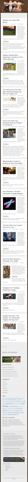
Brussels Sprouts (19, 278)
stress (8, 185)
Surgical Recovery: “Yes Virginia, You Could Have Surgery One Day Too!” (11, 318)
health (8, 81)
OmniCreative (14, 478)
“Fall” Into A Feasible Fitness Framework (10, 371)
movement (4, 47)
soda (19, 412)
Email (5, 471)
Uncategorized (5, 390)
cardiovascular (16, 147)
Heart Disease (14, 406)
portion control (18, 112)
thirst (3, 115)
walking (22, 48)
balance (22, 146)
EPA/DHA (4, 403)
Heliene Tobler (12, 95)
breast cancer (5, 399)
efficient (8, 149)
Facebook (9, 7)
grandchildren (11, 111)
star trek (14, 219)
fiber (12, 403)
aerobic (8, 146)
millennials (5, 185)
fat (6, 81)
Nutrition (14, 112)
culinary (16, 401)
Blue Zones (20, 398)
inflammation (19, 218)
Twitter (15, 7)
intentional (10, 152)
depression (20, 43)
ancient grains (7, 398)
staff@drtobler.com (8, 467)
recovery (11, 340)
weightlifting (18, 155)
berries (14, 278)
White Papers (5, 392)
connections (17, 148)
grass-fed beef (15, 281)
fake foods (16, 184)
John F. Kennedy (18, 252)
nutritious (17, 81)
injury (7, 152)
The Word (16, 84)
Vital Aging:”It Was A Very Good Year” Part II (10, 373)
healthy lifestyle (22, 111)
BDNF (4, 147)
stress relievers (9, 114)
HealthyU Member (13, 9)
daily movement (15, 43)
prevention (18, 410)
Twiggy (20, 84)
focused (14, 149)
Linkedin (13, 7)
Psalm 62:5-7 (8, 82)
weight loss (16, 414)
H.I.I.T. (23, 184)
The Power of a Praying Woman (18, 114)
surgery (14, 340)
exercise (7, 44)
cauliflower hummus (15, 80)
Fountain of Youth (19, 149)
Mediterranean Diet (8, 112)
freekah (15, 403)
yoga (18, 253)
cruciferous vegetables (18, 279)
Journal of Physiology (16, 152)
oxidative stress (9, 219)
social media (22, 82)
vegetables (14, 253)
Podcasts (4, 386)
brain (24, 398)
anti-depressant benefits (16, 146)
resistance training (18, 47)
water (6, 115)
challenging (7, 148)
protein (4, 82)
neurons (19, 153)
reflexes (19, 154)
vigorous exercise (17, 48)
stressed (10, 185)
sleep (18, 82)
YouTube (16, 7)
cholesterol (4, 401)
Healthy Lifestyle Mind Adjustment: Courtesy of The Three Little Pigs (12, 57)
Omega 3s (14, 410)
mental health (17, 44)
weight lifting (5, 49)
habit (8, 310)
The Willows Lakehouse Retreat (9, 454)
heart (9, 406)
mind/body (11, 153)
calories (5, 80)
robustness (5, 114)
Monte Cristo (15, 153)
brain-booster (11, 147)
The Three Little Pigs (10, 84)
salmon (13, 412)
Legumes (23, 252)
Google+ (11, 7)
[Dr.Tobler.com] (14, 3)
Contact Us (7, 468)
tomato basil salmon (10, 48)
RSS (18, 7)
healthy (10, 310)
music (8, 47)
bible (4, 111)
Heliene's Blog (20, 95)
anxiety (5, 43)
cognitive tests (12, 148)
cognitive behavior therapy (8, 218)
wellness (13, 310)
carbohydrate (9, 80)
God (17, 403)
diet (24, 401)
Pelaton (9, 154)
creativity (21, 80)
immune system (20, 406)
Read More (6, 41)
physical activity (12, 47)
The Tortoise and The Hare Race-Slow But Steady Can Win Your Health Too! (12, 92)
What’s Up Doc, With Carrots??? (8, 367)
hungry (4, 112)
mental (8, 340)
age (11, 146)
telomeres (17, 219)
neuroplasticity (5, 154)
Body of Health (9, 43)
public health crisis (14, 154)
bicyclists (6, 147)
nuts (11, 410)
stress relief (5, 84)
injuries (4, 152)
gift (23, 149)
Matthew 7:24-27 (13, 81)
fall (12, 281)
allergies (3, 398)
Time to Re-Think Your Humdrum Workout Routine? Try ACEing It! (12, 123)
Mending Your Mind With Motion (8, 369)
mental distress (12, 44)
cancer (20, 399)
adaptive (5, 146)
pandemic (21, 81)
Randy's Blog (5, 388)
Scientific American (12, 155)
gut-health (20, 184)
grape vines (17, 111)
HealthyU (9, 441)
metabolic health (6, 153)
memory (21, 152)
